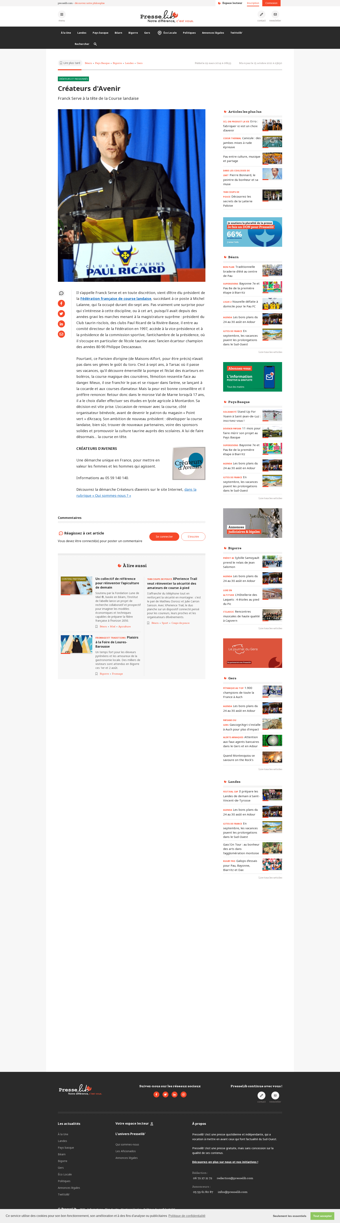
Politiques (189, 32)
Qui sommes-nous (127, 1144)
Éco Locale (170, 32)
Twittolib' (236, 32)
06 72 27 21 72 (202, 1178)
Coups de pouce (180, 623)
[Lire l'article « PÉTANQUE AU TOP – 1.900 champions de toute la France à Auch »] (272, 692)
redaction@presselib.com (235, 1178)
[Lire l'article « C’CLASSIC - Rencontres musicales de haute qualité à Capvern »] (272, 615)
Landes (81, 32)
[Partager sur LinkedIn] (61, 323)
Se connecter (164, 536)
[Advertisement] (252, 947)
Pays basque (100, 32)
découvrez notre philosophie (90, 3)
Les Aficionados (125, 1151)
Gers (147, 32)
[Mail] (61, 334)
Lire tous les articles (270, 352)
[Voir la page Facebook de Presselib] (156, 1094)
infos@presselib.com (232, 1192)
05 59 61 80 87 (203, 1192)
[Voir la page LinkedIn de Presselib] (174, 1094)
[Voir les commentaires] (61, 293)
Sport (165, 623)
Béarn (118, 32)
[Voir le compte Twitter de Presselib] (165, 1094)
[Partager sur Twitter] (61, 313)
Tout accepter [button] (322, 1215)
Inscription (253, 3)
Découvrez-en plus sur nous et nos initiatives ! (225, 1162)
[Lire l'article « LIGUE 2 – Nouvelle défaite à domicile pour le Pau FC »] (272, 304)
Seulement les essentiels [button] (289, 1215)
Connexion (271, 3)
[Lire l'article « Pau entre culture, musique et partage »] (272, 159)
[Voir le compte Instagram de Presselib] (184, 1094)
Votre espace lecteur (132, 1123)
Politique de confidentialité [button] (186, 1215)
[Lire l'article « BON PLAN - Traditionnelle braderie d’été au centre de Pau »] (272, 270)
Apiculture (124, 626)
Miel (112, 626)
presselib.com (65, 3)
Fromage (117, 673)
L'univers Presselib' (130, 1134)
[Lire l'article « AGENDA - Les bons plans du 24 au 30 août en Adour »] (272, 319)
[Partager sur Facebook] (61, 303)
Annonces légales (213, 32)
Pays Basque (102, 63)
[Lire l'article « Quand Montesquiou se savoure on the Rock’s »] (272, 758)
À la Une (66, 32)
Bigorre (133, 32)
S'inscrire (193, 536)
